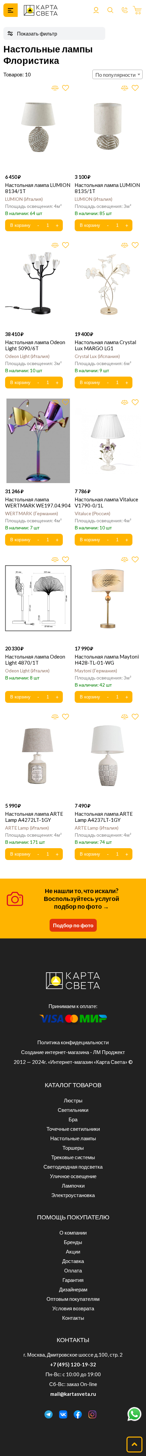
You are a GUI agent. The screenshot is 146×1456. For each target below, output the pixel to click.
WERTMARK (31, 513)
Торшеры (73, 1148)
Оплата (73, 1270)
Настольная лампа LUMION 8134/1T (37, 188)
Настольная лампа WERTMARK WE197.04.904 (38, 502)
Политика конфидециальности (73, 1042)
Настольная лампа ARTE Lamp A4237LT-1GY (104, 817)
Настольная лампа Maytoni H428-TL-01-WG (107, 659)
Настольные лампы (73, 1138)
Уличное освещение (73, 1176)
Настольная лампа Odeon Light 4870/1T (35, 659)
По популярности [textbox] (115, 75)
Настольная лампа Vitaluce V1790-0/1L (106, 502)
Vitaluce (92, 513)
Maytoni (95, 670)
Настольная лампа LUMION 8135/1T (107, 188)
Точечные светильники (73, 1129)
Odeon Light (26, 356)
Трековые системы (73, 1157)
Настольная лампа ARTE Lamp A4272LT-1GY (34, 817)
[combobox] (117, 74)
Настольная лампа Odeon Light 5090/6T (35, 345)
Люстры (73, 1100)
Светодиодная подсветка (73, 1167)
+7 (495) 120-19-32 (73, 1364)
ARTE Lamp (26, 828)
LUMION (23, 199)
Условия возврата (73, 1308)
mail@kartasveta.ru (73, 1394)
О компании (73, 1233)
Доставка (73, 1261)
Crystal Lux (96, 356)
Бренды (73, 1242)
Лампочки (73, 1186)
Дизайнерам (73, 1289)
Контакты (73, 1318)
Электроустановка (73, 1195)
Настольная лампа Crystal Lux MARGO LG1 (105, 345)
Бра (73, 1119)
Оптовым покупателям (73, 1299)
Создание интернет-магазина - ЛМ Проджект (73, 1052)
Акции (73, 1251)
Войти (96, 10)
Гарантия (73, 1280)
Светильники (73, 1110)
